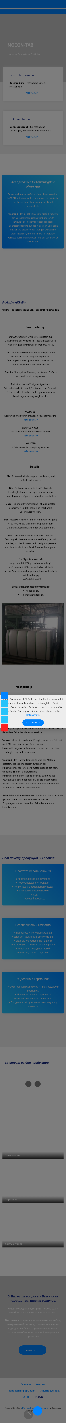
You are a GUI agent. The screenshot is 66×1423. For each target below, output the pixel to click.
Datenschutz (32, 714)
